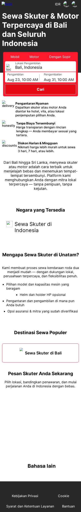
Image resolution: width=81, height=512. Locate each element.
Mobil (15, 57)
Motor (34, 57)
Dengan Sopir (60, 57)
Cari (40, 89)
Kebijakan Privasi (25, 496)
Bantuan (68, 506)
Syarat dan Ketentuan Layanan (30, 506)
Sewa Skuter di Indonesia (33, 227)
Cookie (63, 496)
